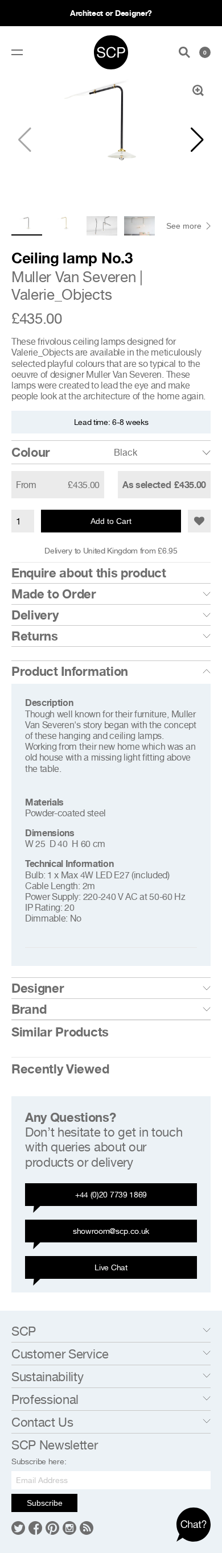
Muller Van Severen (73, 277)
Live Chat (110, 1267)
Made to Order (53, 593)
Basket (205, 52)
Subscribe (45, 1502)
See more (184, 225)
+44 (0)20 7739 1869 (111, 1194)
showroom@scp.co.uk (111, 1231)
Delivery (34, 615)
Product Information (69, 671)
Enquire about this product (88, 572)
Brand (28, 1009)
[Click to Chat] (193, 1524)
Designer (37, 988)
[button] (197, 139)
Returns (34, 636)
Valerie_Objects (61, 294)
